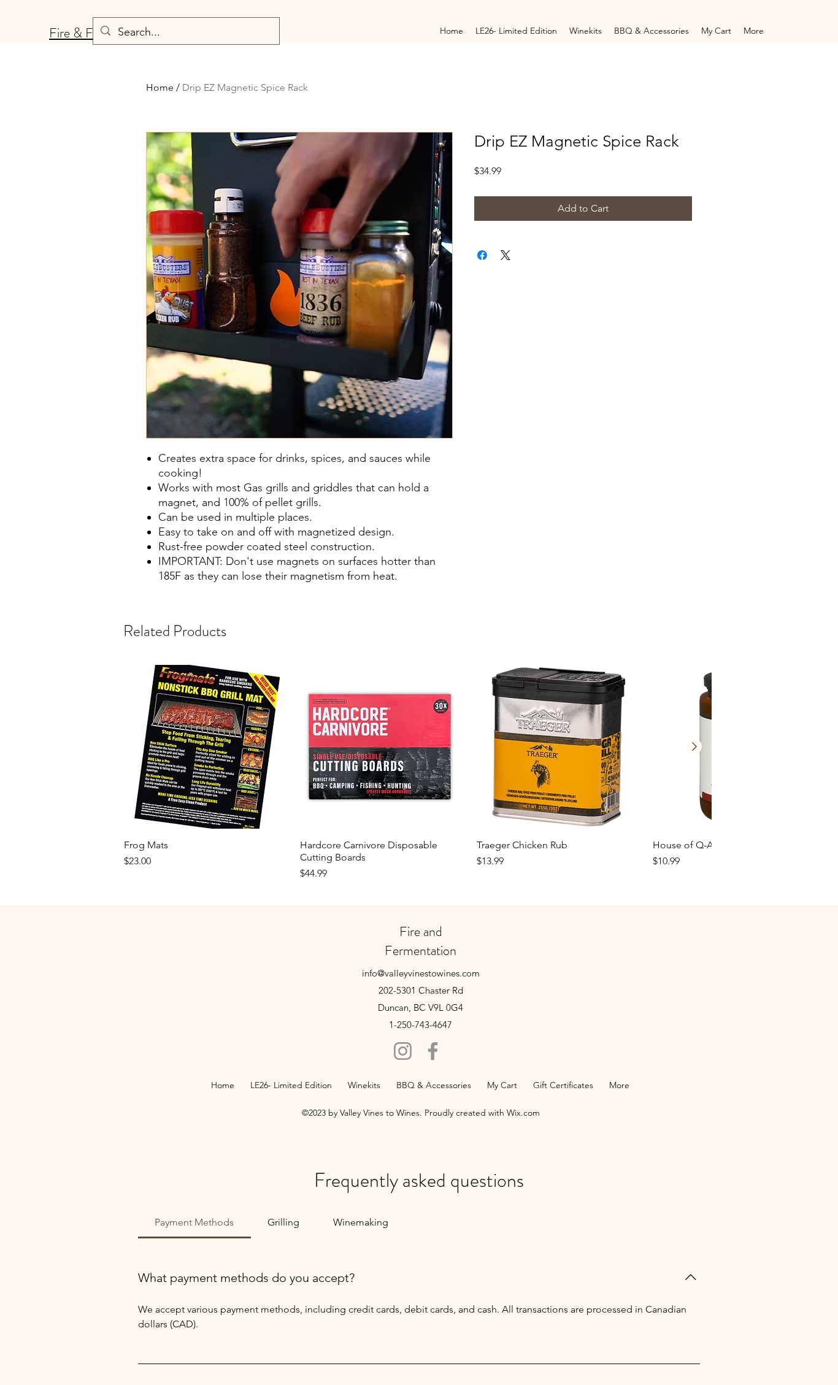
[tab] (194, 1222)
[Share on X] (505, 255)
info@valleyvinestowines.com (421, 973)
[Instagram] (403, 1051)
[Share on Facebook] (482, 255)
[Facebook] (433, 1051)
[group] (417, 772)
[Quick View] (206, 747)
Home (160, 87)
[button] (585, 30)
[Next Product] (694, 746)
